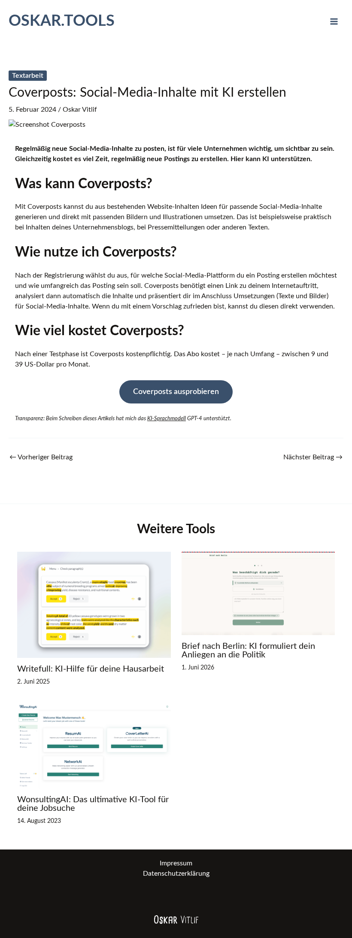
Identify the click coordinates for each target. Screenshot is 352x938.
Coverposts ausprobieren (176, 392)
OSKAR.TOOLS (62, 21)
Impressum (176, 863)
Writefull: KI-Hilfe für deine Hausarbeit (90, 669)
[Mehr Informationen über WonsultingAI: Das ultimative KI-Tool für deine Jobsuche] (94, 745)
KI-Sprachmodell (166, 419)
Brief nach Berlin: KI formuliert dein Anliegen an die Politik (248, 650)
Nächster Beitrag (313, 457)
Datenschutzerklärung (176, 873)
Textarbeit (27, 75)
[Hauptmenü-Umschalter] (334, 21)
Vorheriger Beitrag (41, 457)
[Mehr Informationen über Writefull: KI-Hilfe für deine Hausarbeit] (94, 604)
